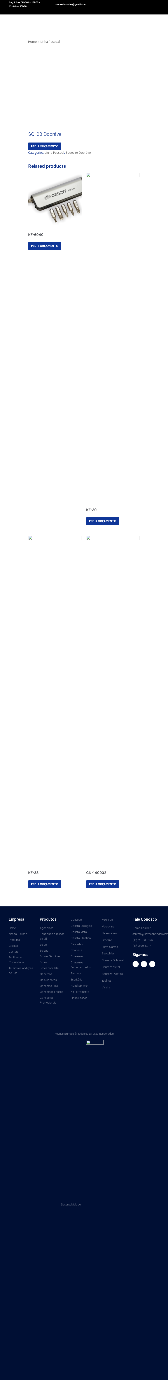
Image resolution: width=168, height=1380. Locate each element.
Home (32, 41)
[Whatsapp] (152, 964)
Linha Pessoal (50, 41)
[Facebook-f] (136, 964)
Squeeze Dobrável (78, 152)
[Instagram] (144, 964)
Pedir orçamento (44, 146)
